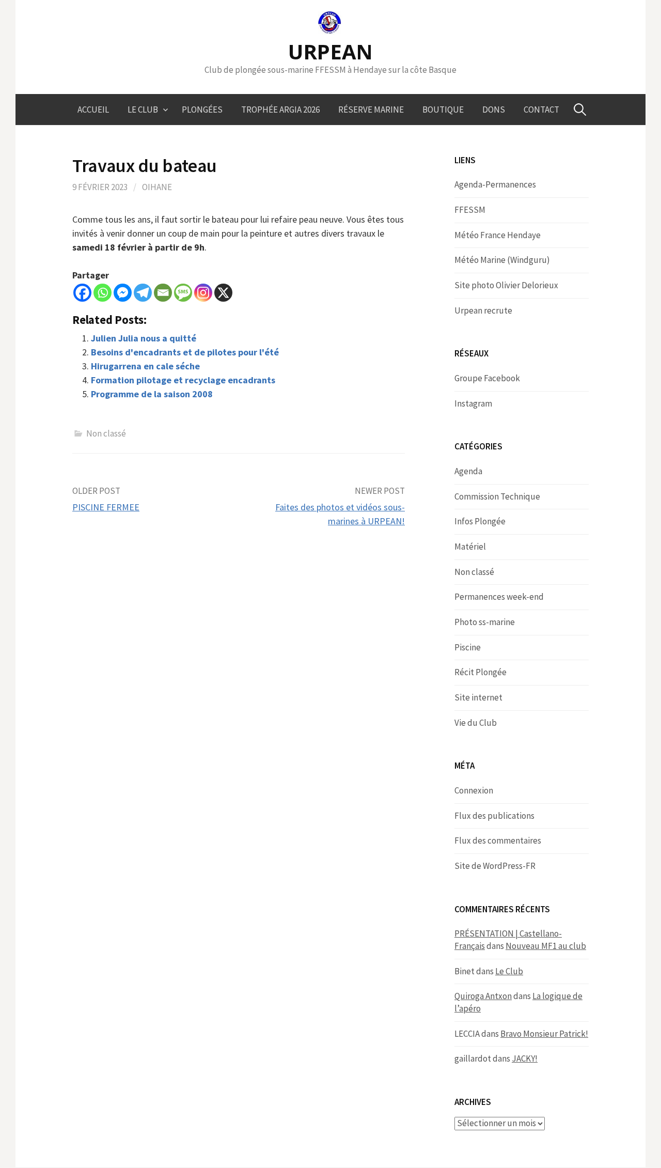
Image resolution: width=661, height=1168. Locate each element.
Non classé (106, 433)
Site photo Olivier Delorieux (506, 285)
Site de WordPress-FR (495, 865)
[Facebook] (82, 293)
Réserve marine (371, 109)
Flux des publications (494, 815)
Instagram (473, 403)
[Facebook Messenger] (123, 293)
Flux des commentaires (497, 840)
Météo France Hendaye (497, 235)
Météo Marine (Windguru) (502, 260)
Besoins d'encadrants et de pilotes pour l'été (185, 352)
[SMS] (183, 293)
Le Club (143, 109)
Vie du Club (475, 722)
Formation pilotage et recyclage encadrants (183, 380)
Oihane (157, 187)
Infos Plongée (480, 521)
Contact (541, 109)
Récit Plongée (480, 672)
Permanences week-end (499, 596)
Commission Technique (497, 496)
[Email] (163, 293)
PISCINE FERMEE (105, 507)
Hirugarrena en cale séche (145, 366)
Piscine (467, 647)
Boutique (443, 109)
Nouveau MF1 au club (546, 946)
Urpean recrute (483, 310)
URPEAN (330, 51)
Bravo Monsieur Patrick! (544, 1033)
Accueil (93, 109)
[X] (223, 293)
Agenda (468, 471)
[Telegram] (143, 293)
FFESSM (469, 209)
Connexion (473, 790)
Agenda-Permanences (495, 184)
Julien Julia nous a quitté (143, 338)
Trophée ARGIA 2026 (280, 109)
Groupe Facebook (487, 378)
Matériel (470, 546)
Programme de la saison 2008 (152, 394)
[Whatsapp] (102, 293)
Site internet (478, 697)
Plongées (202, 109)
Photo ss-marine (484, 622)
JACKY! (525, 1058)
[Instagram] (203, 293)
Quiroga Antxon (483, 996)
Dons (493, 109)
